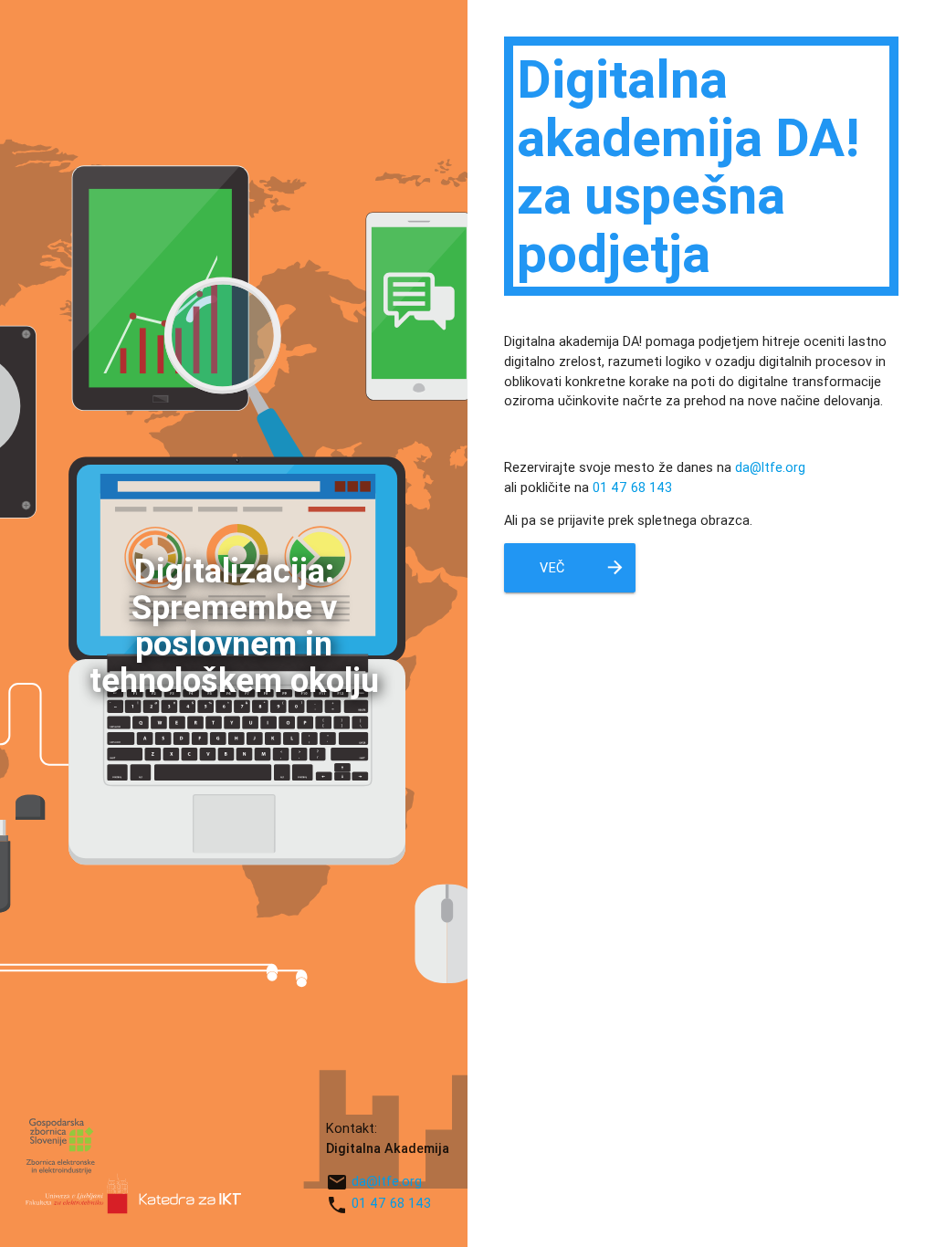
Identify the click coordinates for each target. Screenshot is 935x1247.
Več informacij (577, 574)
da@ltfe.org (387, 1180)
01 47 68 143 (391, 1202)
